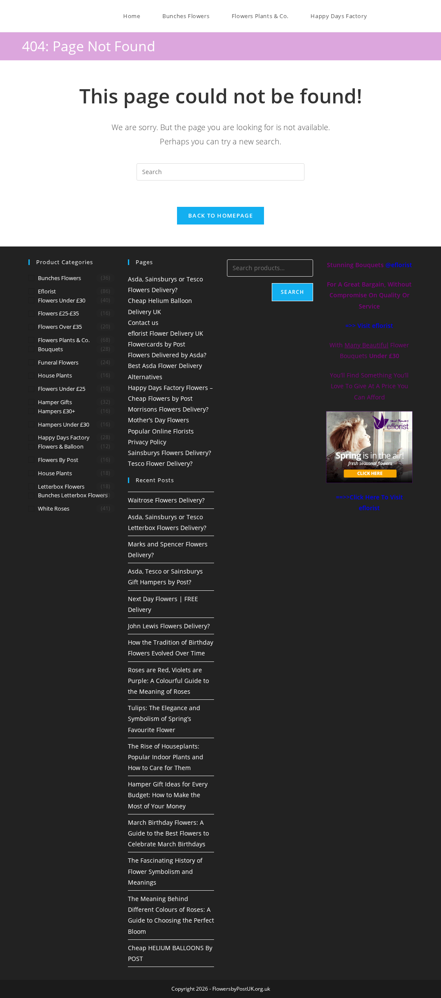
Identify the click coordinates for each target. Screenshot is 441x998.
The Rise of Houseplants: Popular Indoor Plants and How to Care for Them (165, 757)
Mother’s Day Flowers (158, 420)
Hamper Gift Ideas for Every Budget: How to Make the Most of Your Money (168, 795)
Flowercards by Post (156, 344)
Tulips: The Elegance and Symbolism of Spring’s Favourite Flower (164, 718)
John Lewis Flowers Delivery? (169, 626)
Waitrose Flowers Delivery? (166, 500)
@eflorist (398, 265)
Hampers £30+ (56, 411)
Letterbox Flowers (61, 486)
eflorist (47, 291)
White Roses (53, 508)
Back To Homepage (220, 215)
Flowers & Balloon (61, 446)
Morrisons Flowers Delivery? (168, 409)
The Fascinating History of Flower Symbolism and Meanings (165, 871)
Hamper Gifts (55, 402)
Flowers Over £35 (60, 327)
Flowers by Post (58, 460)
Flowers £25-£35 (58, 313)
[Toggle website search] (382, 16)
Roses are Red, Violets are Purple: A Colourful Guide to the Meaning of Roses (168, 680)
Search (292, 292)
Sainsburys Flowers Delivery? (169, 453)
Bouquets (50, 349)
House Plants (55, 375)
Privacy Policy (147, 442)
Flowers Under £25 (61, 389)
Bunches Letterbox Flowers (73, 495)
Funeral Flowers (58, 362)
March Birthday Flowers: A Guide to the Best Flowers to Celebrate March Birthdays (168, 833)
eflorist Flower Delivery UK (165, 333)
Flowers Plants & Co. (64, 340)
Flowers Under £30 (61, 300)
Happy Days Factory (64, 437)
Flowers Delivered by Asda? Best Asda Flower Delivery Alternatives (167, 365)
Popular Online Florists (161, 431)
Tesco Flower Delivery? (160, 463)
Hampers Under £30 (63, 424)
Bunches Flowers (59, 278)
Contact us (143, 322)
